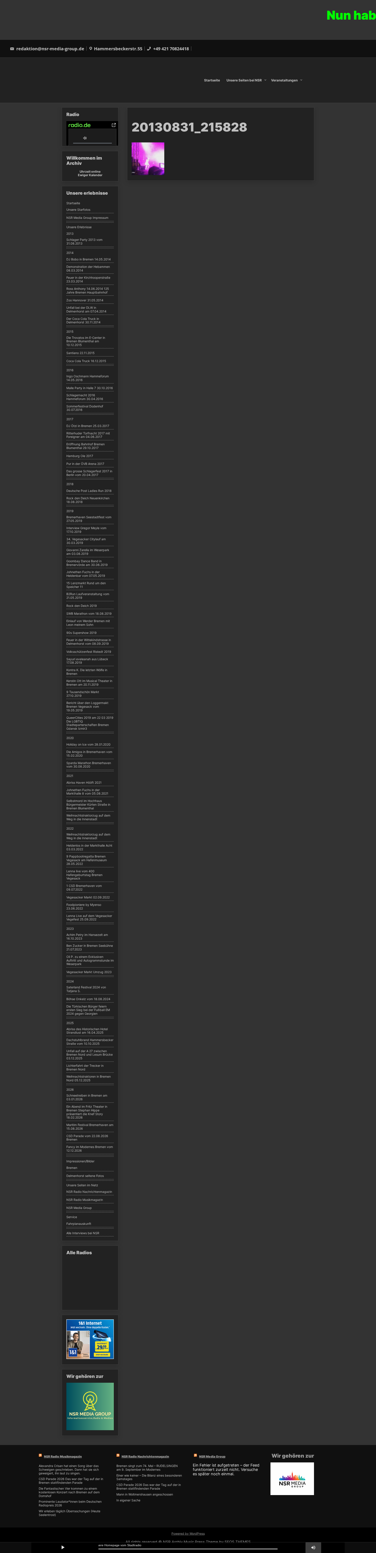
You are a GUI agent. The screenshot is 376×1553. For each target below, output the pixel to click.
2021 (69, 776)
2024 (70, 981)
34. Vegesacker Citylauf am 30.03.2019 (86, 541)
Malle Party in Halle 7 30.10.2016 (89, 388)
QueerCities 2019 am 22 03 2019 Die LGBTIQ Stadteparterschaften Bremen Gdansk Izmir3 (89, 723)
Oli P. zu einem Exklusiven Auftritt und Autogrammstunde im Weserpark (90, 960)
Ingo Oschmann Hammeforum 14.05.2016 (87, 378)
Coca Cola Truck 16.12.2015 (86, 361)
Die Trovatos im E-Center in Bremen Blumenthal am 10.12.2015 (85, 341)
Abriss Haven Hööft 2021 (84, 782)
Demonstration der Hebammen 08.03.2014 (88, 268)
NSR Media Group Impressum (87, 217)
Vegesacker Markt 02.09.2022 (88, 897)
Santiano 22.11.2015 (80, 353)
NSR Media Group (79, 1208)
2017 (69, 419)
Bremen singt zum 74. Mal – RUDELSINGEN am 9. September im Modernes (147, 1467)
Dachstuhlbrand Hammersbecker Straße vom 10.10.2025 (89, 1041)
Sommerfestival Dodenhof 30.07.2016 (84, 408)
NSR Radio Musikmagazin (84, 1200)
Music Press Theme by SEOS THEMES (217, 1542)
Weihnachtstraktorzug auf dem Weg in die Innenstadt (88, 817)
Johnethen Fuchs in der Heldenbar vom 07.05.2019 (85, 573)
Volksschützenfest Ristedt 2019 (88, 651)
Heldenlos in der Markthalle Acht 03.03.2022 (89, 847)
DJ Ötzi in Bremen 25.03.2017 (87, 426)
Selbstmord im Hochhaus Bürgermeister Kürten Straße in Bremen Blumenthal (88, 804)
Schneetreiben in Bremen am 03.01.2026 (86, 1097)
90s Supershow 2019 (81, 633)
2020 (70, 738)
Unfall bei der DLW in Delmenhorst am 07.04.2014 (86, 309)
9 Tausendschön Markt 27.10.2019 (82, 693)
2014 (70, 253)
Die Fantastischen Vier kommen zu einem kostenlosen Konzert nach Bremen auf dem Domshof (69, 1492)
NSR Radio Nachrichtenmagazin (89, 1191)
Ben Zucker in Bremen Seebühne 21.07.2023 (89, 947)
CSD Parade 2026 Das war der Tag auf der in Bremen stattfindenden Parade (71, 1480)
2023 (70, 928)
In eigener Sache (128, 1500)
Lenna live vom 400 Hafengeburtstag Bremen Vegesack (84, 874)
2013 (70, 233)
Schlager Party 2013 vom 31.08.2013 (84, 241)
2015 (70, 331)
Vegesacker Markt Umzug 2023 (89, 972)
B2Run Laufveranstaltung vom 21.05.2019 (87, 595)
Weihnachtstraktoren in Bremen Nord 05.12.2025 (88, 1078)
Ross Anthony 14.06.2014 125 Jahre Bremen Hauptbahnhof (87, 290)
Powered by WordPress (188, 1533)
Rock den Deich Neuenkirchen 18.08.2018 (87, 500)
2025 (70, 1023)
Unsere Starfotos (78, 209)
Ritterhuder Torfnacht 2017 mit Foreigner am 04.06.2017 (88, 435)
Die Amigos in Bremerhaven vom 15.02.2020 (89, 753)
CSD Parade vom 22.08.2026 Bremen (87, 1137)
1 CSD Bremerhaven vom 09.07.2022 (84, 887)
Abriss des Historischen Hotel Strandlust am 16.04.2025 (87, 1031)
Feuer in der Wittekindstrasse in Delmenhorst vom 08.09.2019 (88, 641)
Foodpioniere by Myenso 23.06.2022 (83, 906)
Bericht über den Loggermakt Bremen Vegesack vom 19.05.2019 (87, 706)
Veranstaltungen (284, 80)
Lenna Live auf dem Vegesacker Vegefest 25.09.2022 (89, 917)
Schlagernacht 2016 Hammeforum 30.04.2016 (84, 397)
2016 (70, 370)
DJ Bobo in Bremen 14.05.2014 (88, 259)
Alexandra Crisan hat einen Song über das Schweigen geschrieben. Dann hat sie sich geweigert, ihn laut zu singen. (69, 1469)
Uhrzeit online (90, 171)
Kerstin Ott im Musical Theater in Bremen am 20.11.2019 (89, 682)
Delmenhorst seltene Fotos (85, 1176)
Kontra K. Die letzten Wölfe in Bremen (86, 671)
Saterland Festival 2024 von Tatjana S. (86, 989)
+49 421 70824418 (170, 49)
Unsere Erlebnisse (79, 227)
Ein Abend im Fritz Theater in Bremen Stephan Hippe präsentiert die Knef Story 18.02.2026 (86, 1112)
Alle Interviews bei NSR (82, 1233)
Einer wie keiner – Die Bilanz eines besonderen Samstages (149, 1477)
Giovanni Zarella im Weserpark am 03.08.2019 (87, 551)
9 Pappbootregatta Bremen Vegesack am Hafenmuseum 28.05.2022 (86, 860)
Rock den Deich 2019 (81, 606)
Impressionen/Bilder (80, 1161)
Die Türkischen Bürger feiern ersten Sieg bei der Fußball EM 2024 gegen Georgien (88, 1010)
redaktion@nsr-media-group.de (49, 49)
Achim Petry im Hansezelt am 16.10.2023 (87, 936)
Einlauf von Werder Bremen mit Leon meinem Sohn (88, 622)
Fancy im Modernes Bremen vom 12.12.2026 (89, 1148)
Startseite (212, 80)
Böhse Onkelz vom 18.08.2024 (88, 999)
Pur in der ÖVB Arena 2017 (85, 464)
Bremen (71, 1168)
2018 (70, 484)
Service (71, 1217)
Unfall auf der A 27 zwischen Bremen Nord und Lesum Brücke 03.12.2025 (89, 1054)
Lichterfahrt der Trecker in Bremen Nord (85, 1067)
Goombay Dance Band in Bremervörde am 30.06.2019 (87, 563)
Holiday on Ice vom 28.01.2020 (88, 744)
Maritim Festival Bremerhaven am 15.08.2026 (89, 1126)
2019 (70, 511)
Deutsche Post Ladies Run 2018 (89, 491)
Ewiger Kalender (90, 175)
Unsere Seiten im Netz (82, 1185)
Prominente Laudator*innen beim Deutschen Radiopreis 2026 (70, 1503)
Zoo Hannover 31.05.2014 (84, 300)
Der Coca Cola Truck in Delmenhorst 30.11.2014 (83, 320)
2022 (70, 828)
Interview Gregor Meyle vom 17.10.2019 (86, 529)
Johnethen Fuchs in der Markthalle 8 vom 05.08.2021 (87, 791)
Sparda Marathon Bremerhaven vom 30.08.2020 (88, 764)
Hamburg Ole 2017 (79, 456)
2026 (70, 1089)
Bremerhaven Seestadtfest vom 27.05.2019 (88, 519)
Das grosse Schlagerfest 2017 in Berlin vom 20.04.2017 (89, 473)
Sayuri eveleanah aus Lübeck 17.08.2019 (87, 661)
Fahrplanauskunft (78, 1224)
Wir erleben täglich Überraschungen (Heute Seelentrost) (69, 1513)
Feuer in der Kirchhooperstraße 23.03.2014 (88, 279)
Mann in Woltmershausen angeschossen (144, 1494)
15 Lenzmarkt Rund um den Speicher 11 (86, 585)
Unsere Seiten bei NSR (244, 80)
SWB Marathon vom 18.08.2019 (89, 613)
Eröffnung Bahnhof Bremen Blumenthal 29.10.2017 (85, 446)
